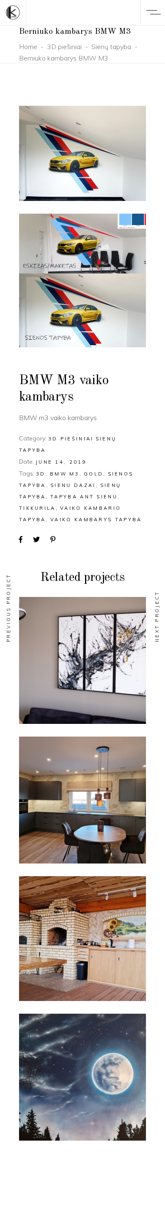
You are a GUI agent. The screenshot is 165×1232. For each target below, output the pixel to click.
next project (157, 616)
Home (28, 46)
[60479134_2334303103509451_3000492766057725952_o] (82, 153)
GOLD (93, 474)
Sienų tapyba (111, 46)
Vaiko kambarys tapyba (96, 519)
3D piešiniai (64, 46)
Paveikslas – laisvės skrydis (82, 670)
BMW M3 (65, 474)
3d (41, 474)
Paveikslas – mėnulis (82, 1087)
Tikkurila (37, 508)
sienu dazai (73, 485)
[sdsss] (82, 280)
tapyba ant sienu (84, 497)
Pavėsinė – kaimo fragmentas (82, 949)
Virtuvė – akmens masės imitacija (82, 810)
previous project (8, 607)
